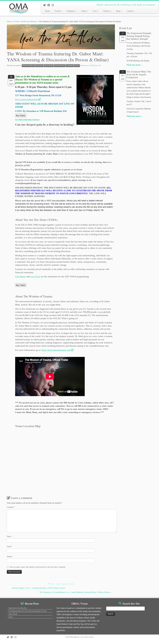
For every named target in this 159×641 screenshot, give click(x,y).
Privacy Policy (89, 637)
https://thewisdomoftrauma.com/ (56, 350)
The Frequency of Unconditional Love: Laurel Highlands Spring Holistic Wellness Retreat (75, 592)
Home (47, 11)
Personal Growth (59, 65)
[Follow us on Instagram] (54, 5)
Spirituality (69, 65)
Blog (118, 11)
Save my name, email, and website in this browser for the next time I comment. (38, 567)
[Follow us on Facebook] (49, 5)
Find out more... (134, 65)
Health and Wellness (29, 21)
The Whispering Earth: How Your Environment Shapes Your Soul (27, 611)
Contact (130, 11)
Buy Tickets (20, 115)
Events (58, 11)
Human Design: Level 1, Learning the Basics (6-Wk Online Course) (37, 588)
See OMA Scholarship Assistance (27, 120)
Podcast (106, 11)
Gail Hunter (20, 276)
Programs (71, 11)
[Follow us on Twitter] (45, 5)
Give (95, 11)
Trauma (77, 65)
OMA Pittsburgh (74, 637)
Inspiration (39, 65)
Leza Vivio (98, 65)
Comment (11, 507)
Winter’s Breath (13, 614)
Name (9, 536)
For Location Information (26, 99)
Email (9, 546)
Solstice (11, 617)
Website (9, 556)
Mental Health (48, 65)
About (84, 11)
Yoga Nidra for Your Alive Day (18, 608)
